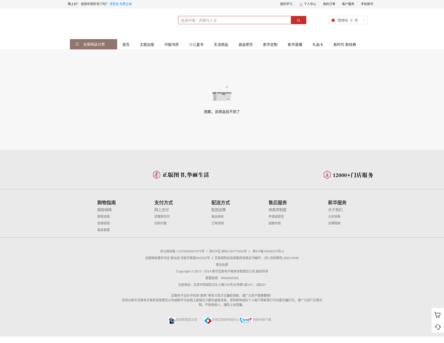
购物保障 (104, 209)
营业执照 (222, 264)
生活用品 (221, 44)
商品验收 (217, 216)
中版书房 (171, 44)
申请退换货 (276, 216)
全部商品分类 (93, 44)
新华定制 (270, 44)
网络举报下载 (262, 319)
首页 (126, 44)
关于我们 (335, 209)
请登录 (114, 4)
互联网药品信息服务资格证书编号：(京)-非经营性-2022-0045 (257, 258)
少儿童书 (196, 44)
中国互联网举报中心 (225, 319)
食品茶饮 (245, 44)
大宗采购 (334, 216)
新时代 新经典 (345, 44)
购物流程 (103, 216)
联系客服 (103, 229)
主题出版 (147, 44)
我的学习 (286, 4)
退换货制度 (277, 209)
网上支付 (161, 209)
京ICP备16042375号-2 (268, 251)
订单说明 (217, 223)
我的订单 (329, 4)
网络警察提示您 (186, 319)
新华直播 (295, 44)
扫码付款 (160, 223)
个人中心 (309, 4)
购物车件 (348, 20)
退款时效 (275, 223)
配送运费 (218, 209)
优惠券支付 (162, 216)
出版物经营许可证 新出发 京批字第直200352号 (177, 258)
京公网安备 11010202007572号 (182, 251)
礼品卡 (317, 44)
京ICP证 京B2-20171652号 (228, 251)
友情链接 (334, 223)
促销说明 (103, 223)
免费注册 (125, 4)
